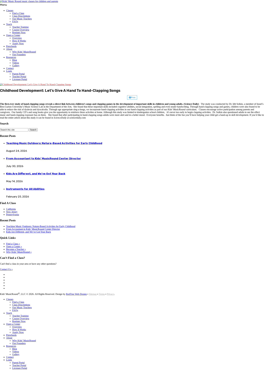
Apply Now (18, 43)
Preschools (11, 46)
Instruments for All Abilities (25, 188)
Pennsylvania (12, 214)
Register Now (19, 32)
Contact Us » (6, 269)
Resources (11, 57)
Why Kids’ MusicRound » (19, 252)
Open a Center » (14, 246)
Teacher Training (20, 27)
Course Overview (20, 29)
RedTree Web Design (76, 294)
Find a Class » (13, 243)
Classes (9, 10)
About (9, 49)
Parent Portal (18, 74)
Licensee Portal (19, 79)
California (11, 209)
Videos (15, 62)
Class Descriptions (21, 16)
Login (9, 71)
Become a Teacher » (16, 249)
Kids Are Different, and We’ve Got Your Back (35, 173)
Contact (10, 68)
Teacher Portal (19, 76)
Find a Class (18, 13)
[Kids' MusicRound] (29, 1)
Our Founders (19, 54)
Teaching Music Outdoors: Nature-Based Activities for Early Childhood (54, 143)
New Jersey (11, 211)
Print (133, 97)
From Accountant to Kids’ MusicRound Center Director (43, 158)
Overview (17, 38)
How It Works (19, 40)
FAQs (15, 21)
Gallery (15, 65)
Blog (14, 60)
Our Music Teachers (22, 18)
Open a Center (13, 35)
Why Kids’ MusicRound (24, 51)
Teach (9, 24)
